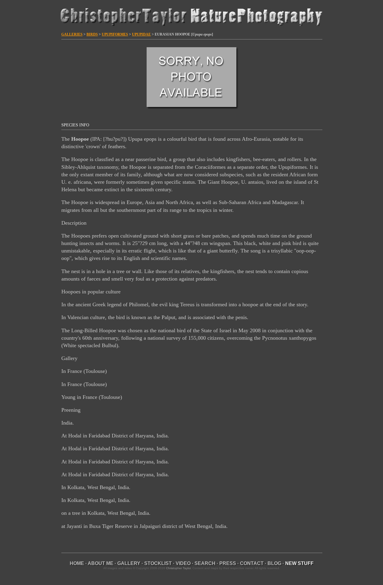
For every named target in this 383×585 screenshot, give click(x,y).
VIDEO (183, 563)
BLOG (274, 563)
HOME (77, 563)
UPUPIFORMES (115, 34)
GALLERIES (72, 34)
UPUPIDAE (141, 34)
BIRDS (92, 34)
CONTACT (252, 563)
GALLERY (128, 563)
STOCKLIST (158, 563)
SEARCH (204, 563)
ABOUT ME (100, 563)
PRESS (227, 563)
